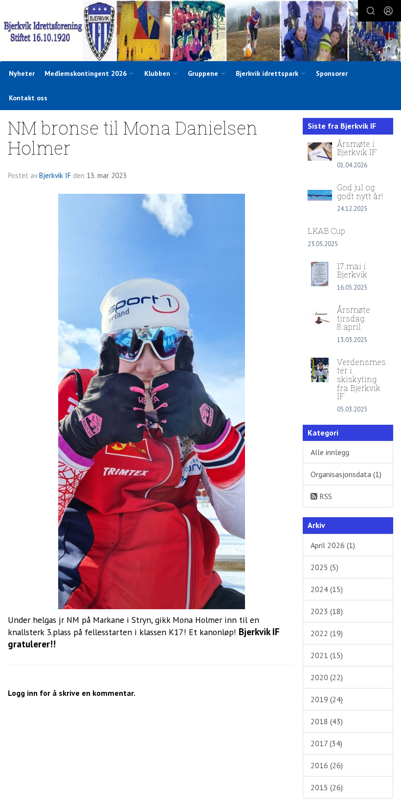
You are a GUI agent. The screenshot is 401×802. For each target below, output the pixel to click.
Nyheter (22, 73)
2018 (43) (327, 721)
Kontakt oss (28, 97)
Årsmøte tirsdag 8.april (353, 318)
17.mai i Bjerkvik (352, 270)
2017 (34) (326, 743)
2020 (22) (327, 677)
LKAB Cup (326, 231)
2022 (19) (327, 633)
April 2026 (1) (333, 545)
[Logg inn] (388, 11)
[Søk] (370, 11)
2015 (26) (327, 787)
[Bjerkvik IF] (200, 31)
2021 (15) (327, 655)
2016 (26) (327, 765)
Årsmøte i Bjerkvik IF (357, 148)
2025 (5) (324, 567)
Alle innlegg (330, 452)
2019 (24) (327, 699)
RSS (324, 496)
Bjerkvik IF (55, 175)
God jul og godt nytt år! (360, 191)
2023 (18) (327, 611)
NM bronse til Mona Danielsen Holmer (133, 137)
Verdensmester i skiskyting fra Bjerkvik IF (361, 379)
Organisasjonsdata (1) (346, 474)
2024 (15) (327, 589)
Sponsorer (332, 73)
